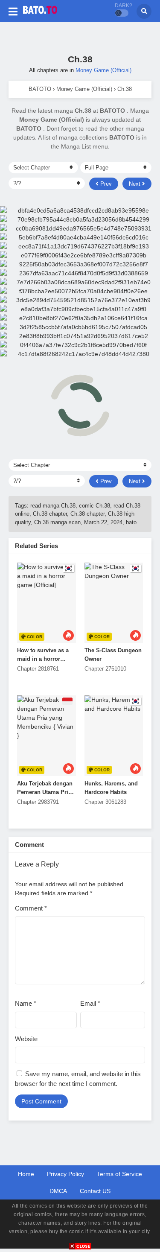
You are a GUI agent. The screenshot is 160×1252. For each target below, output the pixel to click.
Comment (31, 908)
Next (135, 184)
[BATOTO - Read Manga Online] (40, 16)
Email (90, 1003)
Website (26, 1038)
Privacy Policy (65, 1173)
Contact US (95, 1191)
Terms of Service (119, 1173)
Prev (105, 184)
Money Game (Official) (103, 70)
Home (26, 1173)
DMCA (58, 1191)
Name (25, 1003)
